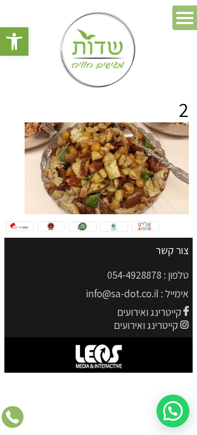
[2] (107, 210)
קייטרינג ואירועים (149, 312)
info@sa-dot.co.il (122, 293)
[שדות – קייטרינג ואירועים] (99, 50)
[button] (14, 41)
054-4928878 (134, 274)
